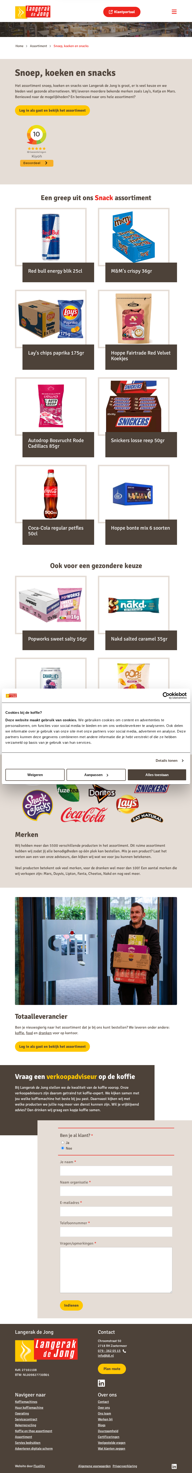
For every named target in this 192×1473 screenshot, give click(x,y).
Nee (68, 1148)
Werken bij (105, 1419)
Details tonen (166, 760)
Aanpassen (93, 775)
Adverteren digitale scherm (34, 1449)
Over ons (104, 1408)
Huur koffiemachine (29, 1408)
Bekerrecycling (25, 1425)
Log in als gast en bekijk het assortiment (52, 110)
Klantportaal (124, 12)
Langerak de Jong (33, 12)
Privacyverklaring (125, 1466)
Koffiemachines (26, 1402)
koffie (19, 1033)
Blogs (101, 1425)
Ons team (104, 1413)
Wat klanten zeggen (111, 1449)
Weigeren (35, 775)
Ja (67, 1142)
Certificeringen (108, 1437)
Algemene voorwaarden (94, 1466)
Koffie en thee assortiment (33, 1431)
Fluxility (39, 1466)
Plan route (111, 1369)
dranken (45, 1033)
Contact (103, 1402)
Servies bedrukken (28, 1443)
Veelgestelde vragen (112, 1443)
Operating (22, 1413)
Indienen (71, 1305)
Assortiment (23, 1437)
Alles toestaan (157, 775)
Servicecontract (26, 1419)
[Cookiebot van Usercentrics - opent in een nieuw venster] (166, 695)
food (29, 1033)
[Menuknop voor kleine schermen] (174, 12)
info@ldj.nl (106, 1356)
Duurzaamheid (108, 1431)
